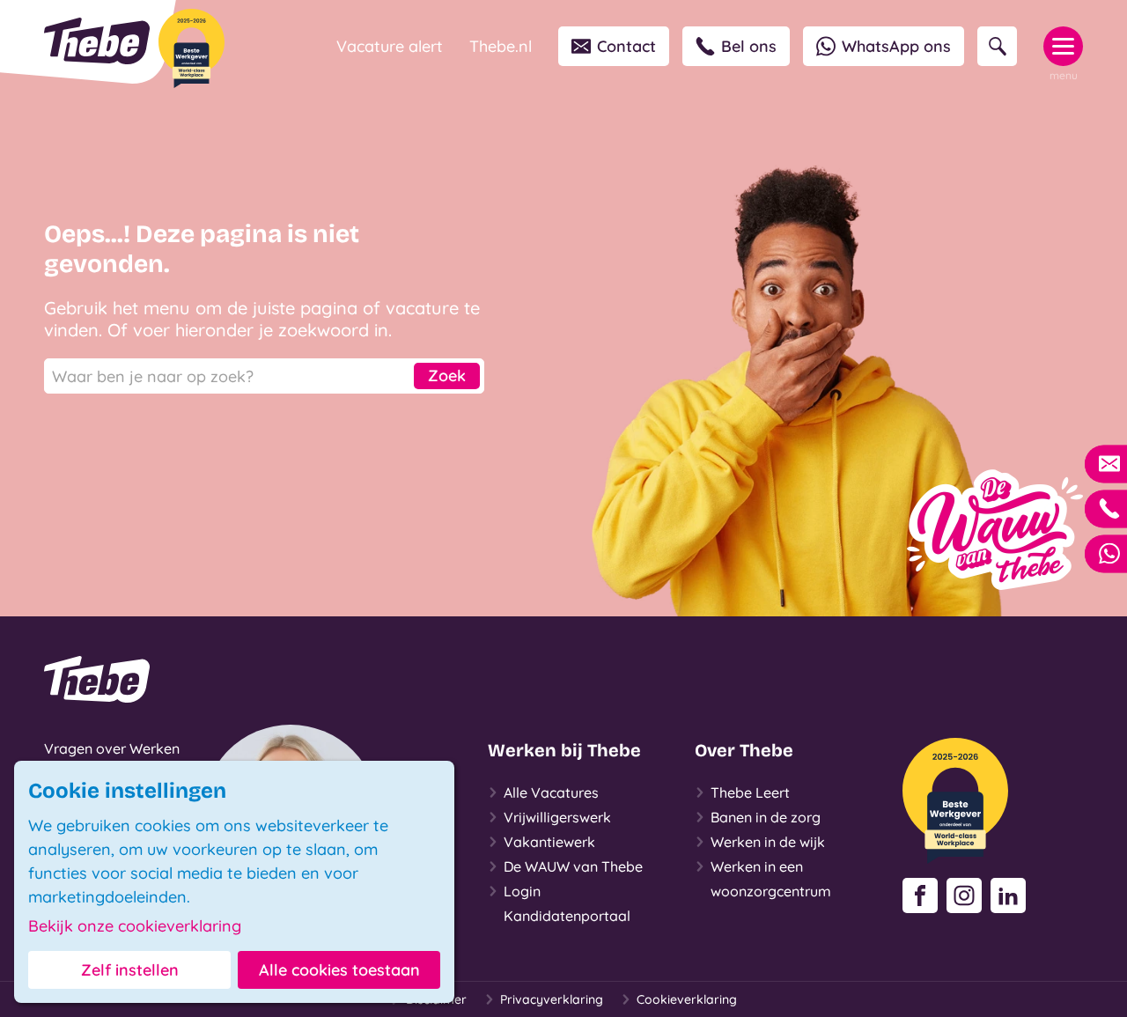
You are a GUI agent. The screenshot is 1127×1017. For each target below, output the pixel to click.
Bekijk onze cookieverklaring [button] (134, 926)
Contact (626, 46)
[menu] (1063, 46)
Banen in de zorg (766, 817)
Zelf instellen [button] (130, 970)
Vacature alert (389, 46)
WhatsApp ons (896, 46)
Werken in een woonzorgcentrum (771, 879)
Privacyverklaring (551, 999)
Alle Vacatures (551, 792)
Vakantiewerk (549, 842)
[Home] (97, 41)
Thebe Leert (750, 792)
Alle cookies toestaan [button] (339, 970)
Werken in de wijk (768, 842)
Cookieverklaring (687, 999)
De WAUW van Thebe (573, 866)
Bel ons (749, 46)
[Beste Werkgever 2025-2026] (191, 48)
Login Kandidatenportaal (567, 903)
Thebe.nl (500, 46)
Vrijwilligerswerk (557, 817)
